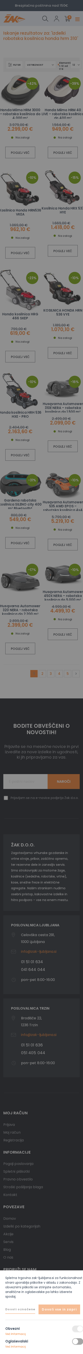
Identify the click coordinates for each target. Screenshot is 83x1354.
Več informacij (15, 1334)
